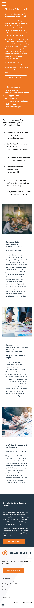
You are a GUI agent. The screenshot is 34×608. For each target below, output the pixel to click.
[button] (4, 4)
